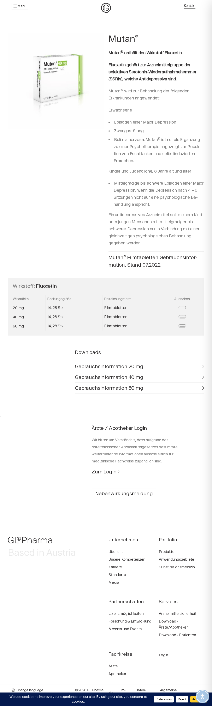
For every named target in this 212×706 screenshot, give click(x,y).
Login (163, 655)
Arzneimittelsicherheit (177, 613)
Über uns (115, 551)
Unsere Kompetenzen (126, 559)
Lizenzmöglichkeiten (126, 613)
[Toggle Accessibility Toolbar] (202, 696)
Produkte (167, 551)
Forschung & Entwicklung (129, 621)
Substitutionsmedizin (177, 567)
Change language (30, 690)
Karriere (115, 567)
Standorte (117, 574)
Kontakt (189, 6)
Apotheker (117, 674)
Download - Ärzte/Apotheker (173, 624)
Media (113, 582)
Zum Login (104, 472)
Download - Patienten (177, 635)
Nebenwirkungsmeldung (124, 493)
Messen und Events (125, 629)
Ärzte (113, 666)
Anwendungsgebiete (176, 559)
